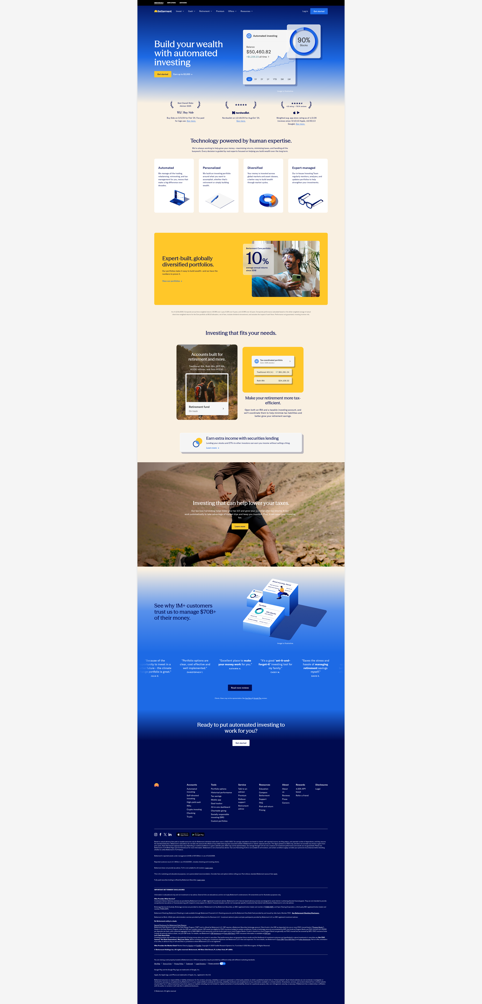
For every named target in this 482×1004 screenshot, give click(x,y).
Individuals (158, 3)
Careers (285, 802)
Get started (319, 11)
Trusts (189, 816)
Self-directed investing (193, 797)
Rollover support (242, 800)
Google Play (257, 698)
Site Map (157, 963)
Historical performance (221, 792)
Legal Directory (201, 963)
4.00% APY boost (301, 790)
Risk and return (266, 806)
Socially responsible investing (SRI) (220, 815)
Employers (171, 3)
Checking (191, 813)
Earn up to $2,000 (181, 74)
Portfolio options (218, 789)
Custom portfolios (219, 821)
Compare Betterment (264, 794)
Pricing (262, 810)
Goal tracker (216, 803)
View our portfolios (171, 281)
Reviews (286, 795)
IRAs (189, 806)
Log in (305, 11)
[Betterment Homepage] (163, 11)
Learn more (211, 448)
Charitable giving (218, 810)
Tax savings (216, 796)
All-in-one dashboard (220, 807)
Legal (317, 789)
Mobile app (216, 799)
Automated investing (192, 790)
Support (262, 799)
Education (263, 789)
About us (285, 790)
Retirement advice (243, 807)
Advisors (183, 3)
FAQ (261, 802)
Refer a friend (302, 795)
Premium (220, 11)
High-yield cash (194, 802)
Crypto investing (194, 809)
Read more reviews (240, 687)
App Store (248, 698)
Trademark (189, 963)
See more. (191, 121)
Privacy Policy (178, 963)
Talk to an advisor (242, 790)
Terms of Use (167, 963)
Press (284, 799)
